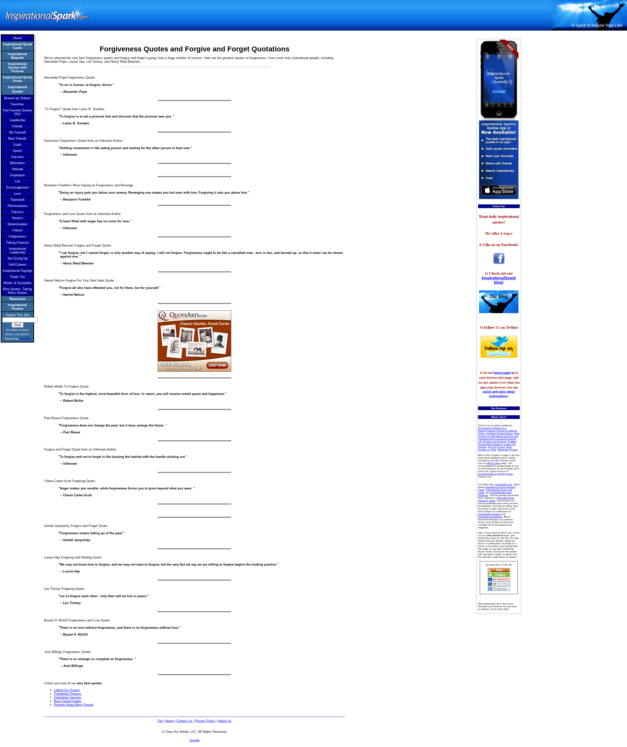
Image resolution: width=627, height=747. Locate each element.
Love (17, 193)
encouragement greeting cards (495, 474)
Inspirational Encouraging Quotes (497, 439)
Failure (17, 230)
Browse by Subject (17, 98)
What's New (493, 463)
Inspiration (17, 175)
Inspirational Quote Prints (17, 79)
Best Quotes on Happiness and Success (498, 435)
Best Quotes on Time (495, 448)
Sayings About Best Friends (74, 705)
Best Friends (17, 138)
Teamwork (17, 200)
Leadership (17, 120)
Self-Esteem (17, 264)
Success (17, 157)
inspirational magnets (490, 516)
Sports (17, 151)
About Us (224, 721)
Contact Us (184, 721)
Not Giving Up (17, 258)
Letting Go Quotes (67, 690)
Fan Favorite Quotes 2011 (17, 112)
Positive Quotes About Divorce (497, 443)
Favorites (17, 104)
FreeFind (25, 338)
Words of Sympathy (17, 283)
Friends (17, 126)
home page (502, 373)
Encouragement (17, 187)
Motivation (17, 163)
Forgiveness (17, 236)
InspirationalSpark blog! (499, 280)
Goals (17, 144)
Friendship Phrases (67, 694)
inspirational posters (489, 514)
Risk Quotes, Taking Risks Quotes (17, 291)
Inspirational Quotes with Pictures (17, 67)
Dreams (17, 218)
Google (195, 740)
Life (17, 181)
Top (160, 721)
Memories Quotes (508, 449)
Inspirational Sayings (17, 271)
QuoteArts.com (503, 484)
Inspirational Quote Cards (17, 46)
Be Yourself (17, 132)
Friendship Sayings (67, 697)
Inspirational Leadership (17, 250)
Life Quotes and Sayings (492, 441)
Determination (17, 224)
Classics (17, 212)
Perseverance (17, 206)
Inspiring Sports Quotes (499, 433)
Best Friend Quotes (68, 701)
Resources (17, 299)
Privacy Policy (205, 721)
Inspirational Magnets (17, 55)
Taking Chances (17, 242)
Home (169, 721)
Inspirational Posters (17, 306)
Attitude (17, 169)
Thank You (17, 277)
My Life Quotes (496, 447)
